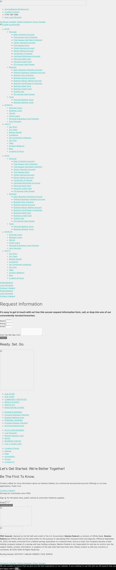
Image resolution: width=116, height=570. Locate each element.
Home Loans (14, 116)
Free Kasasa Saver (21, 45)
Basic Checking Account (24, 34)
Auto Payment (15, 121)
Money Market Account (24, 51)
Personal (12, 32)
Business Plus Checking (24, 75)
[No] (20, 569)
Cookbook (13, 135)
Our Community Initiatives (20, 138)
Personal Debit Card (22, 59)
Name (3, 321)
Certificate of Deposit (23, 53)
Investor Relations (16, 146)
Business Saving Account (24, 78)
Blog (11, 148)
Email (2, 326)
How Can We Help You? (10, 335)
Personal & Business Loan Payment (24, 119)
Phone (3, 323)
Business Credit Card (23, 89)
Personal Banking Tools (24, 100)
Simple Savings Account (24, 48)
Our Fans (13, 140)
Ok (17, 569)
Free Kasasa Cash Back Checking (28, 40)
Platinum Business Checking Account (29, 72)
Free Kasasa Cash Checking (25, 37)
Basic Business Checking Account (28, 70)
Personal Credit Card (23, 62)
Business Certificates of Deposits (28, 83)
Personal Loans (15, 108)
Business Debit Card (22, 86)
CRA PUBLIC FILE (7, 559)
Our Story (13, 127)
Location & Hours (16, 151)
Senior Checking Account (24, 43)
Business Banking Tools (24, 102)
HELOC (12, 113)
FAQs (11, 143)
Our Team (13, 129)
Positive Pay (19, 91)
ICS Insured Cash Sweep (24, 64)
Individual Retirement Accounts (27, 56)
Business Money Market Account (28, 81)
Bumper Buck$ (15, 132)
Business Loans (15, 110)
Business (12, 67)
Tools (11, 97)
